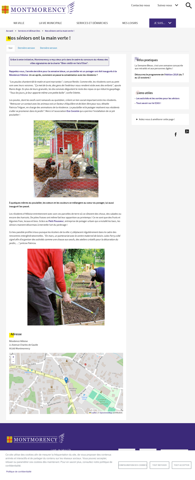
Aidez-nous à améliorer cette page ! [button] (157, 119)
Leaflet (94, 413)
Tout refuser (159, 465)
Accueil (9, 30)
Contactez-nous (140, 5)
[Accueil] (38, 9)
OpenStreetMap (106, 413)
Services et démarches (29, 30)
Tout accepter (181, 465)
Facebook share (175, 134)
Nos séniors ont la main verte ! (59, 30)
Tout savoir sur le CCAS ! (148, 103)
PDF (187, 131)
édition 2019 (171, 74)
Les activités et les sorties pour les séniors (157, 98)
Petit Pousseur (56, 221)
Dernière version (26, 48)
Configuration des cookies (133, 465)
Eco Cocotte (73, 111)
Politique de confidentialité (18, 471)
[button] (66, 380)
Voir (11, 48)
